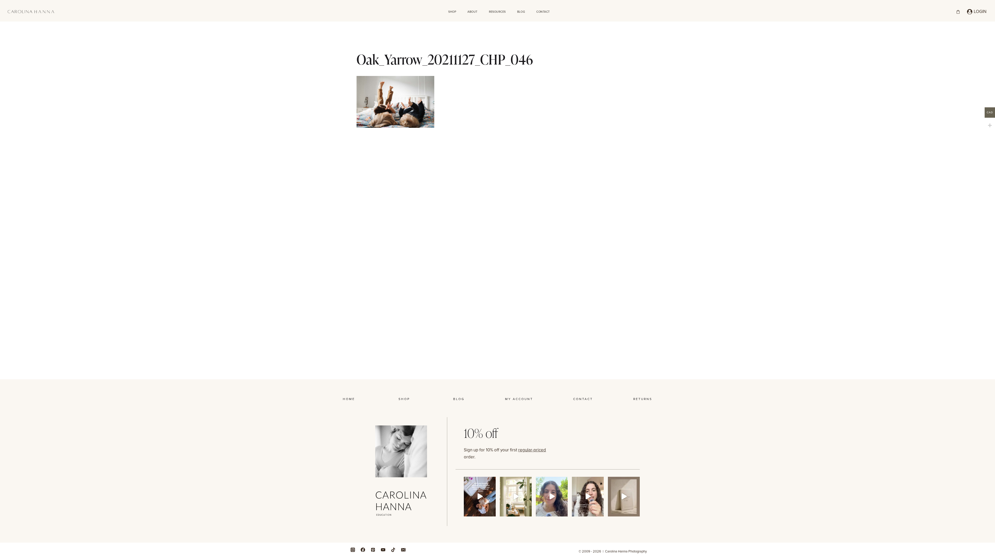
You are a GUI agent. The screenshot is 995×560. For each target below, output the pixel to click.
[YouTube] (383, 549)
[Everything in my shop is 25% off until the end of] (624, 497)
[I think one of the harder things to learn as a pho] (516, 497)
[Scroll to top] (989, 481)
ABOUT (472, 12)
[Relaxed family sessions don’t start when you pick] (588, 497)
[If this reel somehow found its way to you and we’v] (480, 497)
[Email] (403, 549)
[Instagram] (352, 549)
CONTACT (543, 12)
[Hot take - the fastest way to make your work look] (552, 497)
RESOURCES (497, 12)
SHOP (452, 12)
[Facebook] (362, 549)
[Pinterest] (372, 549)
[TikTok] (393, 549)
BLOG (521, 12)
